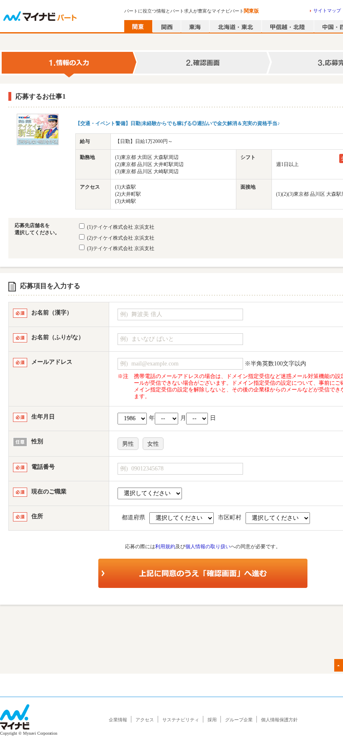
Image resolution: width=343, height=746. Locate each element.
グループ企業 (239, 719)
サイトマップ (327, 10)
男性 (128, 444)
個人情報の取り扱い (207, 546)
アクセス (145, 719)
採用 (212, 719)
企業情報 (118, 719)
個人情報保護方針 (279, 719)
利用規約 (165, 546)
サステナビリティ (180, 719)
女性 (153, 444)
